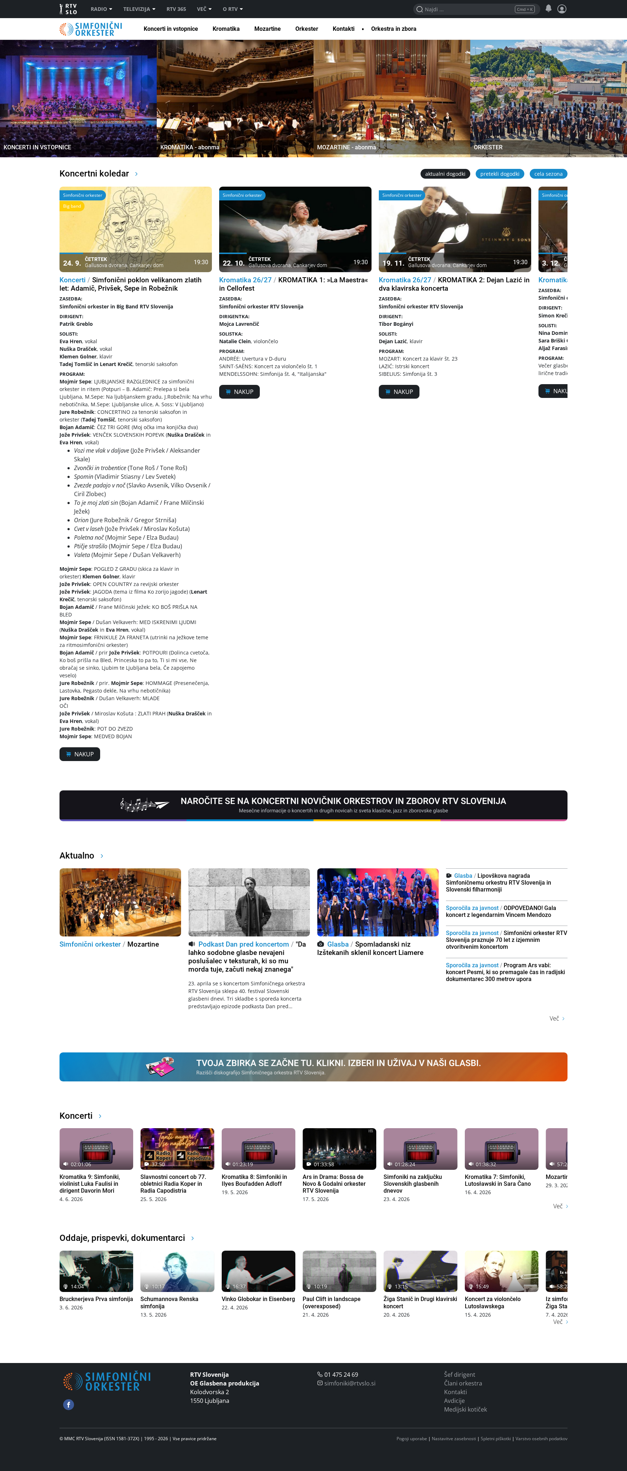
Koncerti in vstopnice (171, 28)
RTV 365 (176, 9)
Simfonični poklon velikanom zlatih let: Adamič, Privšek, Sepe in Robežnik (131, 284)
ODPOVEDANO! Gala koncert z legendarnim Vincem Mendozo (501, 911)
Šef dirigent (459, 1375)
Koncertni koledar (95, 174)
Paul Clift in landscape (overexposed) (332, 1302)
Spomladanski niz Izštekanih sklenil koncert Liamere (370, 948)
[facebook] (68, 1404)
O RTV (230, 9)
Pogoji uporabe (412, 1438)
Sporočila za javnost (472, 908)
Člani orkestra (463, 1383)
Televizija (136, 9)
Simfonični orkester (91, 28)
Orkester (306, 28)
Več (201, 9)
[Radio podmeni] (112, 9)
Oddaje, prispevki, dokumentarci (123, 1238)
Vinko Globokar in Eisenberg (258, 1299)
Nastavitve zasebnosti (454, 1438)
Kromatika (226, 28)
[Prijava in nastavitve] (562, 9)
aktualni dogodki (445, 173)
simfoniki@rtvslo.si (350, 1383)
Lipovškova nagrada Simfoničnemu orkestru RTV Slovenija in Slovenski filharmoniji (498, 882)
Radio (99, 9)
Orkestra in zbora (394, 28)
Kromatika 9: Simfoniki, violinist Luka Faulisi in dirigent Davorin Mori (90, 1183)
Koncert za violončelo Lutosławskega (493, 1302)
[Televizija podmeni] (155, 9)
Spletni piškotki (496, 1438)
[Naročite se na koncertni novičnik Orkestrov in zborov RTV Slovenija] (313, 805)
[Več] (211, 9)
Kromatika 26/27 (245, 280)
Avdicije (454, 1401)
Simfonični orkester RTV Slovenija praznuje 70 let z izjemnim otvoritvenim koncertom (506, 940)
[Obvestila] (548, 8)
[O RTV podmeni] (243, 9)
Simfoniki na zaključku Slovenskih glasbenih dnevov (413, 1183)
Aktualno (78, 856)
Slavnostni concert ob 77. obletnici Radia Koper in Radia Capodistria (173, 1183)
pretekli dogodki (500, 173)
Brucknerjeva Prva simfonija (96, 1299)
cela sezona (548, 173)
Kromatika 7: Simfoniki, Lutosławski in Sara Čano (498, 1180)
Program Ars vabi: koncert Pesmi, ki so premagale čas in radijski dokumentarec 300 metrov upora (505, 972)
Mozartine (267, 28)
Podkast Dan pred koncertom (243, 944)
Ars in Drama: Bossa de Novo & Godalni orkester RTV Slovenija (334, 1183)
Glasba (338, 944)
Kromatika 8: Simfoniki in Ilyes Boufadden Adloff (254, 1180)
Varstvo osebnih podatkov (541, 1438)
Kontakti (344, 28)
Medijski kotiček (465, 1409)
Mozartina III (562, 1176)
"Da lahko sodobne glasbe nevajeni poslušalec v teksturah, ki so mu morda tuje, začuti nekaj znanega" (247, 956)
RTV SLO (69, 9)
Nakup (84, 754)
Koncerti (73, 280)
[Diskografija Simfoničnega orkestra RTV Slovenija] (313, 1066)
